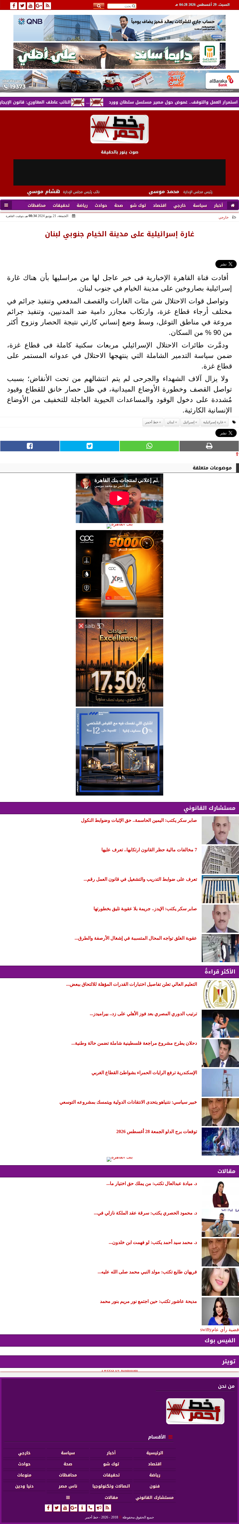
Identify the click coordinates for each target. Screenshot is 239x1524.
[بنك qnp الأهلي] (119, 28)
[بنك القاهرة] (119, 526)
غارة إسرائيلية (213, 422)
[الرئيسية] (232, 205)
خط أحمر (151, 422)
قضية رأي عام (225, 1329)
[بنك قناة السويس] (119, 752)
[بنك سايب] (119, 663)
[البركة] (119, 81)
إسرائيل (188, 422)
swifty (206, 1329)
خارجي (224, 217)
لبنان (170, 422)
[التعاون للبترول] (119, 574)
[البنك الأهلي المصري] (119, 56)
